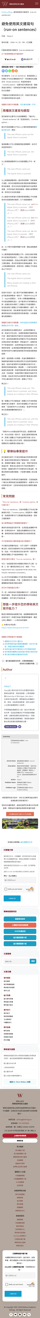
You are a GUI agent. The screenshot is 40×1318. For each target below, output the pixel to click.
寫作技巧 (7, 1013)
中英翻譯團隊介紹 (20, 1179)
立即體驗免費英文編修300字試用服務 (20, 814)
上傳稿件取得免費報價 (20, 925)
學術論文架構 (8, 1002)
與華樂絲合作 (20, 1210)
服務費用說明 (20, 919)
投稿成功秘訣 (8, 1037)
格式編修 (20, 1201)
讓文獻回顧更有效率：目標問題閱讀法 (20, 661)
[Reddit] (13, 70)
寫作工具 (7, 990)
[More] (16, 70)
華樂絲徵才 (20, 1245)
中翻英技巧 (7, 1022)
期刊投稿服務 (20, 1194)
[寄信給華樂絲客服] (24, 1314)
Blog (10, 12)
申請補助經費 (20, 1223)
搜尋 (33, 961)
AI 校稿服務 (20, 1182)
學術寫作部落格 (20, 1232)
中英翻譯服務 (20, 1175)
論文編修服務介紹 (20, 937)
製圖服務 (20, 1207)
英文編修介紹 (20, 1150)
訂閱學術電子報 (20, 1239)
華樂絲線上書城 (20, 1242)
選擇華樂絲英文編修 (20, 1157)
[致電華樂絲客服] (29, 1314)
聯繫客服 (20, 1141)
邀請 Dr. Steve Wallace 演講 (20, 1082)
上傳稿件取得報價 (20, 1136)
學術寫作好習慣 (9, 987)
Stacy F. (7, 686)
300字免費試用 (20, 931)
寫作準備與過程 (9, 984)
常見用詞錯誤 (8, 1016)
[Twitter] (6, 70)
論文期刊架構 (8, 999)
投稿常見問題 (8, 1034)
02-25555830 (24, 1123)
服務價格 (20, 1219)
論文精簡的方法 (26, 842)
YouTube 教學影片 (20, 1236)
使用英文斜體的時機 (27, 663)
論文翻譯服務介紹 (20, 944)
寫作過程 (7, 981)
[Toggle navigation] (36, 3)
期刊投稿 (7, 1030)
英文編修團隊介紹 (20, 1153)
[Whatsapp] (9, 70)
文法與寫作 (7, 1019)
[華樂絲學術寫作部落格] (20, 1314)
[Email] (19, 726)
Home (4, 12)
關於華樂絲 (20, 1226)
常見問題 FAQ (20, 1229)
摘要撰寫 (20, 1197)
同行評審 (7, 1040)
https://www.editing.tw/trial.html (15, 628)
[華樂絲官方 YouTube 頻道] (15, 1314)
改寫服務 (20, 1160)
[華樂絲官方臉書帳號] (11, 1314)
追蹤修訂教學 (20, 1163)
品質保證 (20, 1185)
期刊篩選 (20, 1204)
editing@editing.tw (24, 1119)
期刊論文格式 (8, 1005)
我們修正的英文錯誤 (20, 1166)
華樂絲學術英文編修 (16, 4)
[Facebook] (3, 70)
